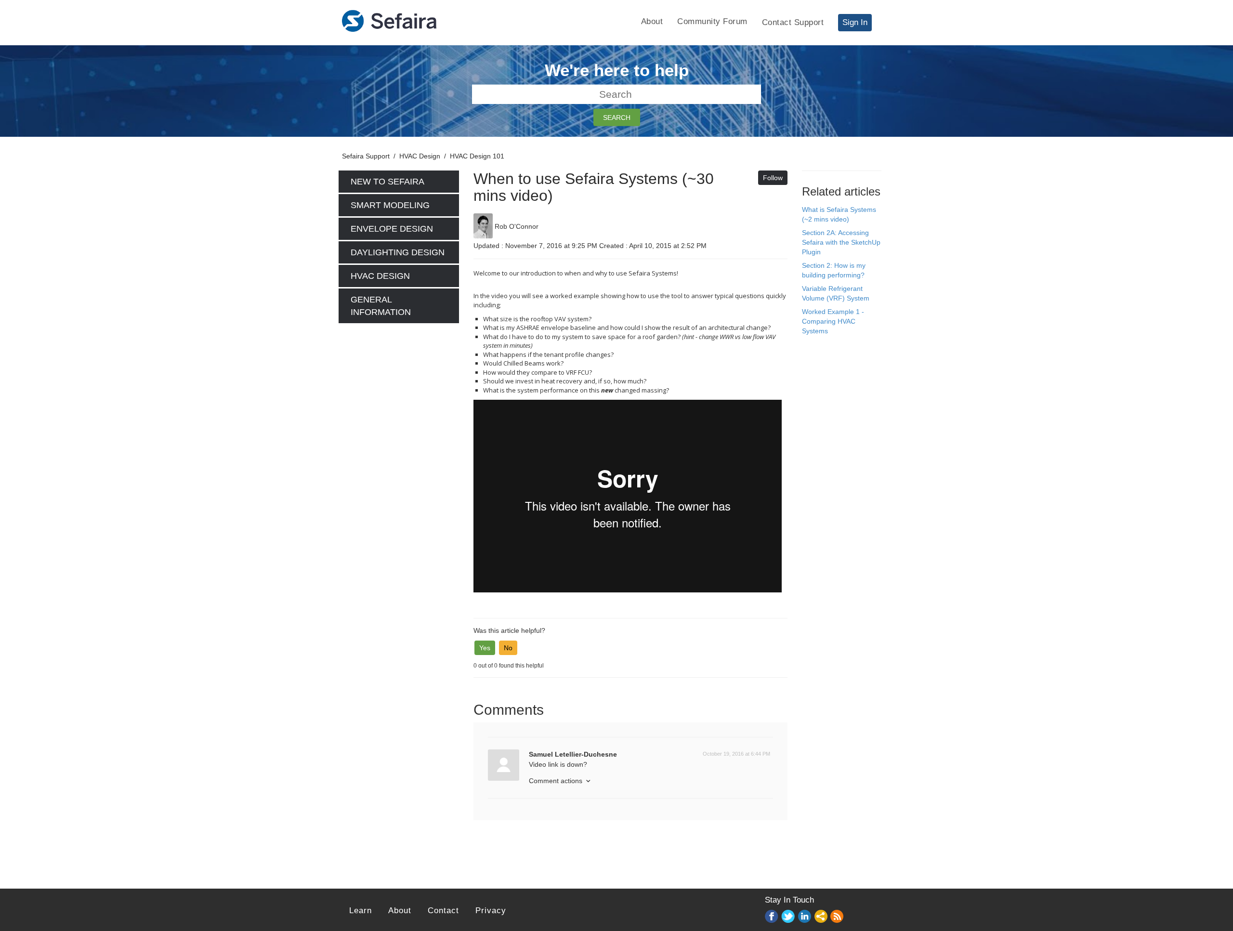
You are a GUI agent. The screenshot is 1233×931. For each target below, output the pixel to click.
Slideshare (821, 917)
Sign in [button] (854, 22)
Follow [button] (773, 178)
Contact (443, 910)
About (652, 21)
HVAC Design (419, 156)
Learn (360, 910)
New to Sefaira (387, 181)
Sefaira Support (366, 156)
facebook (772, 917)
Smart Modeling (390, 205)
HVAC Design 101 (477, 156)
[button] (484, 648)
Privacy (490, 910)
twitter (788, 917)
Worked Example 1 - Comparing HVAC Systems (833, 321)
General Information (381, 306)
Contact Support (793, 22)
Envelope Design (392, 229)
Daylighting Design (398, 252)
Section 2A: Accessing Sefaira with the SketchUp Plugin (841, 242)
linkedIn (805, 917)
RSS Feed (837, 917)
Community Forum (712, 21)
